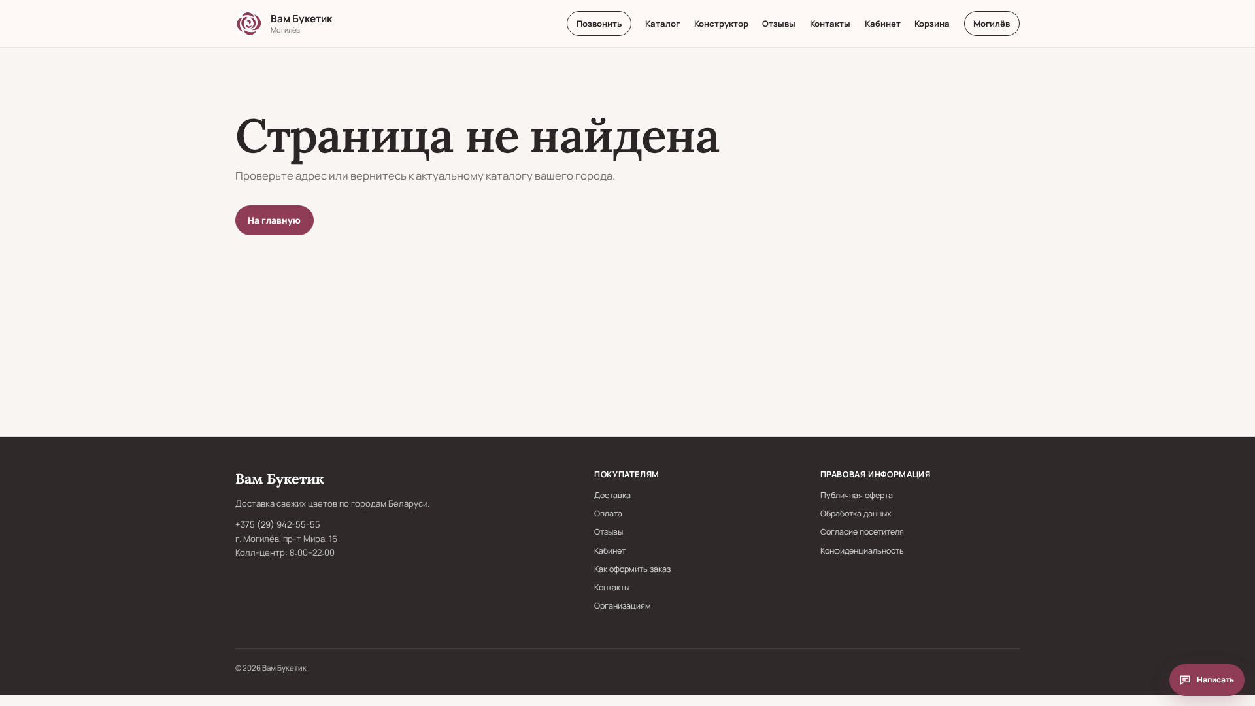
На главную (274, 220)
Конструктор (721, 23)
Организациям (622, 605)
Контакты (830, 23)
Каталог (662, 23)
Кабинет (883, 23)
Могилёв (991, 23)
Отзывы (778, 23)
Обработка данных (856, 513)
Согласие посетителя (862, 531)
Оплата (608, 513)
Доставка (612, 495)
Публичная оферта (856, 495)
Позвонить (599, 23)
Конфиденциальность (862, 550)
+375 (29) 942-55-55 (277, 524)
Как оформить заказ (632, 569)
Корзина (932, 23)
